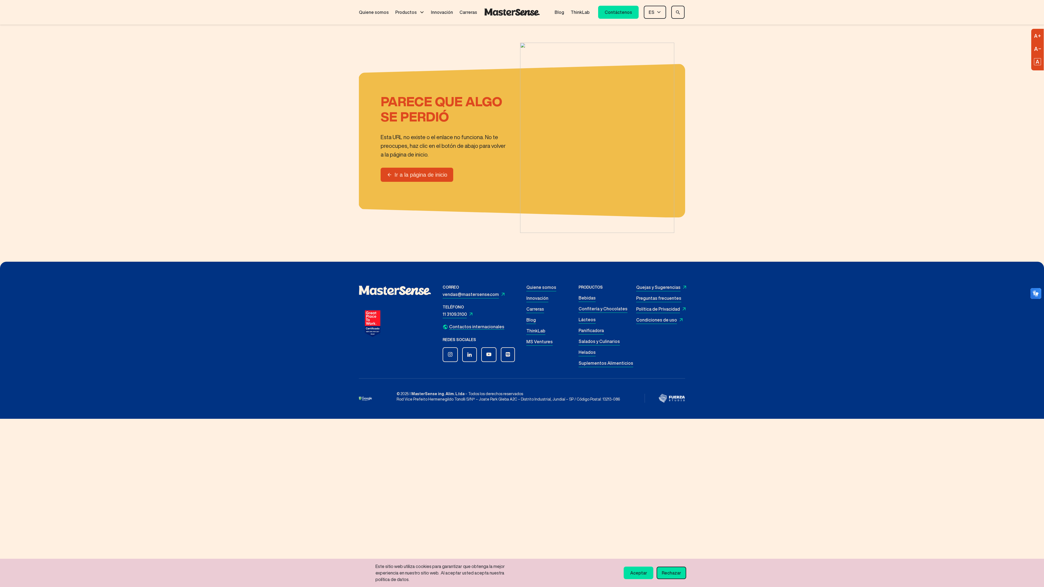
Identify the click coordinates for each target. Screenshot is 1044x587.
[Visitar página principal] (512, 12)
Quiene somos (374, 12)
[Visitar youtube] (488, 354)
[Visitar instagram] (450, 354)
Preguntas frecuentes (658, 298)
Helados (587, 352)
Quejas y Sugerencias (658, 287)
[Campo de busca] (678, 12)
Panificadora (591, 330)
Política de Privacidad (658, 309)
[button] (482, 326)
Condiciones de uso (656, 320)
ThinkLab (580, 12)
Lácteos (587, 319)
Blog (559, 12)
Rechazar (671, 573)
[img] (671, 398)
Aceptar (638, 573)
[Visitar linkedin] (469, 354)
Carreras (468, 12)
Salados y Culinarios (599, 341)
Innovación (442, 12)
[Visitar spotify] (508, 354)
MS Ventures (539, 341)
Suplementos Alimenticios (606, 363)
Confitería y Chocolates (603, 309)
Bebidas (587, 298)
